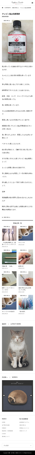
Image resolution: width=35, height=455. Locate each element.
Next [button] (30, 395)
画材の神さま (7, 217)
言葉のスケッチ (23, 430)
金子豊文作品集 (6, 425)
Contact (4, 433)
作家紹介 (4, 428)
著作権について (6, 436)
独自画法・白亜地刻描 (7, 430)
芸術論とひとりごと (24, 428)
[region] (17, 396)
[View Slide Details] (17, 396)
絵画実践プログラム (24, 422)
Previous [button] (4, 395)
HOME (3, 422)
